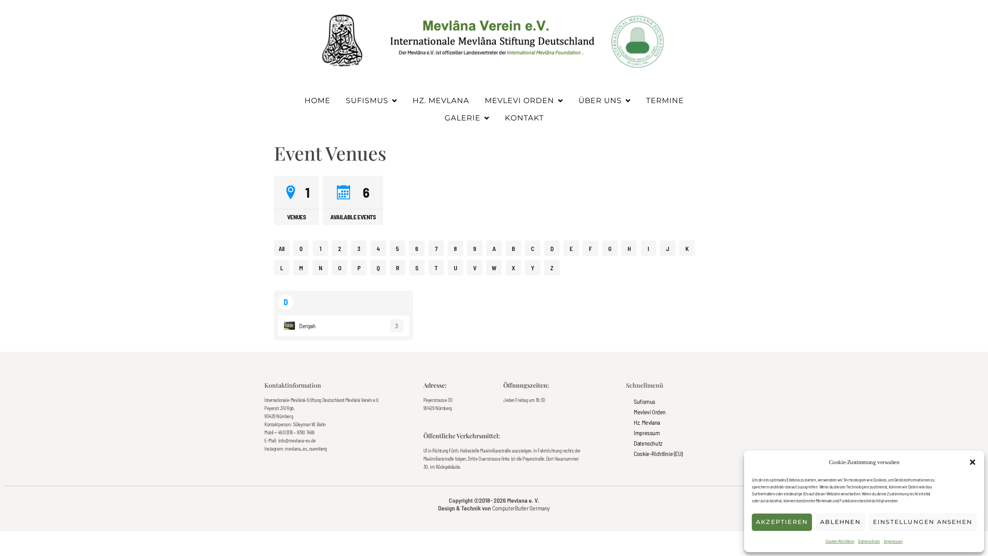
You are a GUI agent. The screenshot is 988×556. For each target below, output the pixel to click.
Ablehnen (840, 521)
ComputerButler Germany (521, 508)
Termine (665, 100)
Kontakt (524, 117)
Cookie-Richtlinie (840, 541)
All (282, 248)
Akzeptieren (782, 521)
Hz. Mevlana (441, 100)
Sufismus (367, 100)
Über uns (600, 100)
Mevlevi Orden (519, 100)
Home (317, 100)
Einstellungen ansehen (922, 521)
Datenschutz (869, 541)
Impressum (893, 541)
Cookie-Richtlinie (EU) (658, 453)
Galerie (462, 117)
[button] (972, 462)
